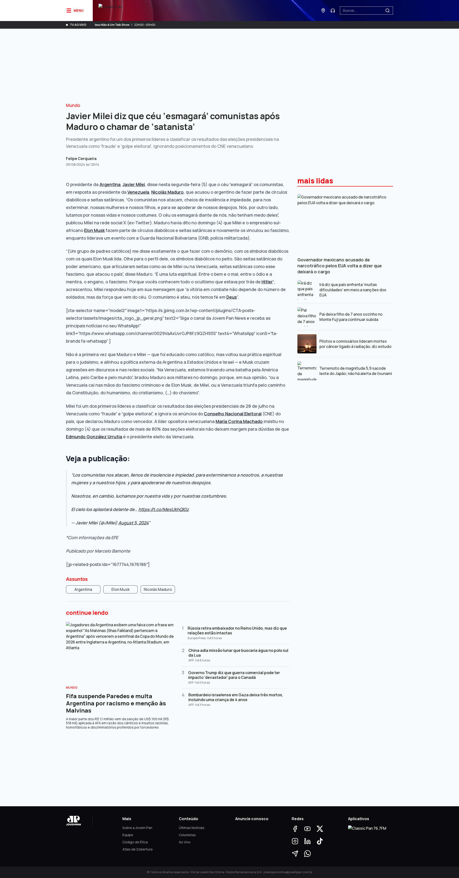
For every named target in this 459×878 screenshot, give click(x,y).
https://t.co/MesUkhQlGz (163, 509)
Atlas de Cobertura (137, 849)
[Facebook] (295, 828)
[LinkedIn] (307, 841)
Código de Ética (135, 842)
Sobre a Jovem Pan (137, 827)
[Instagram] (295, 841)
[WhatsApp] (307, 853)
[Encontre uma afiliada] (323, 10)
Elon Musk (120, 589)
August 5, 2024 (133, 523)
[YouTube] (307, 828)
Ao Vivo (185, 842)
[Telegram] (295, 853)
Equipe (127, 835)
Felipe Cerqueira (81, 158)
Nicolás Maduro (158, 589)
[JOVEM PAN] (110, 10)
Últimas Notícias (191, 827)
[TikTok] (320, 841)
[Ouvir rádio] (332, 10)
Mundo (73, 105)
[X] (320, 828)
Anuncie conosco (251, 818)
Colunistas (187, 835)
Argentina (83, 589)
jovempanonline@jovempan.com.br (288, 872)
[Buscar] (387, 10)
